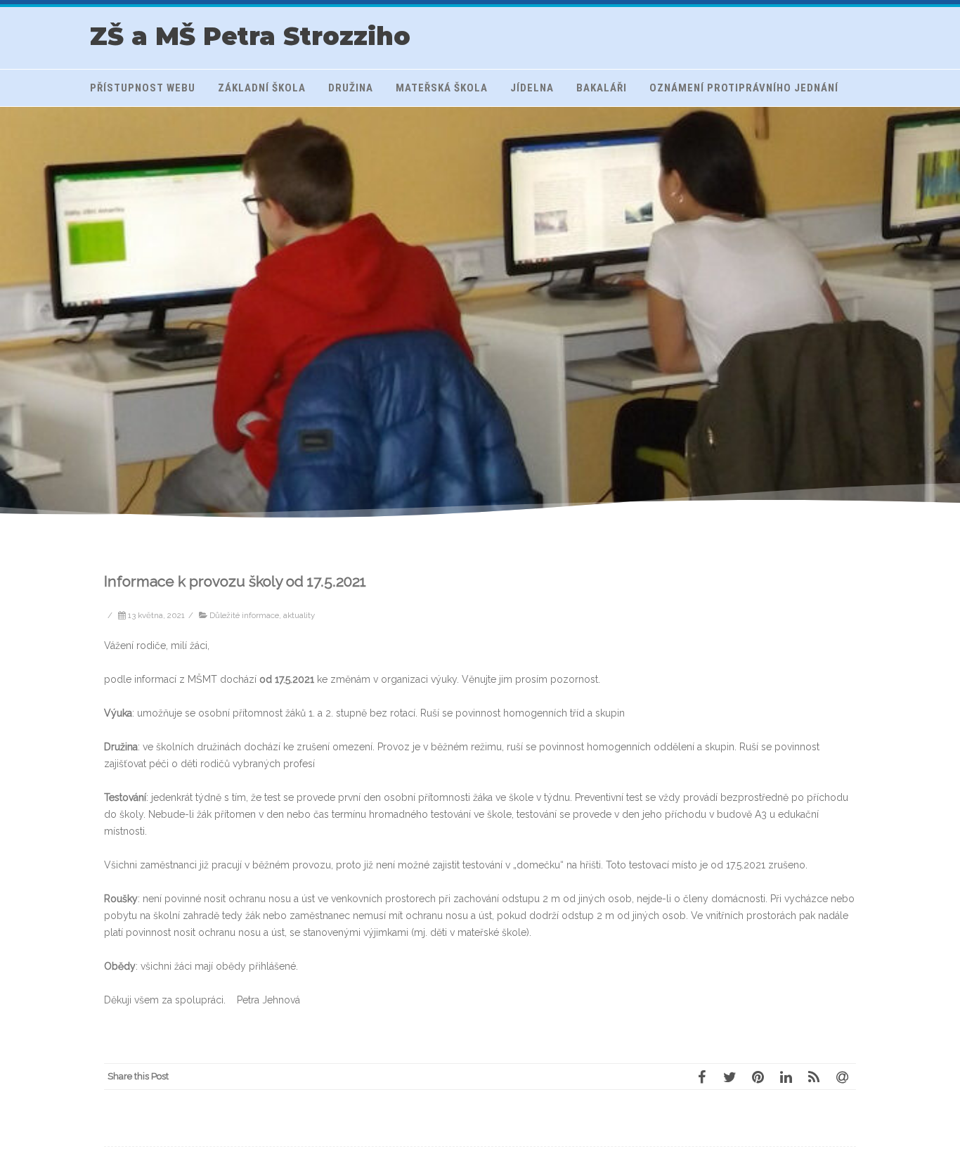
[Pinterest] (758, 1076)
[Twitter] (729, 1076)
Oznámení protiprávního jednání (743, 88)
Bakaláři (601, 88)
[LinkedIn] (786, 1076)
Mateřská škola (442, 88)
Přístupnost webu (142, 88)
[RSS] (814, 1076)
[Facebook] (701, 1076)
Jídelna (532, 88)
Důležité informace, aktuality (262, 615)
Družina (350, 88)
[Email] (842, 1076)
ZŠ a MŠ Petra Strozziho (250, 36)
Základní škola (262, 88)
